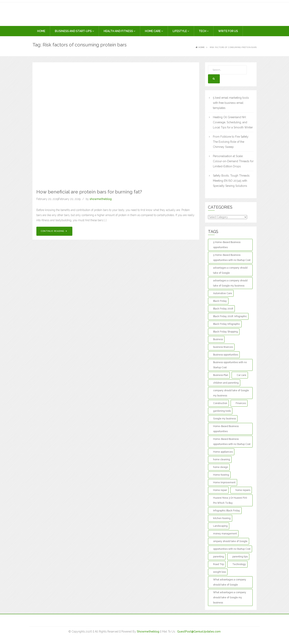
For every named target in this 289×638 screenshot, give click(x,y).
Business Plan (220, 375)
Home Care (153, 31)
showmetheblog (101, 199)
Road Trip (218, 564)
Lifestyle (180, 31)
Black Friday (220, 301)
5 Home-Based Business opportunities (226, 245)
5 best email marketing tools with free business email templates (231, 103)
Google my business (224, 418)
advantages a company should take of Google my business (230, 283)
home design (220, 467)
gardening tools (222, 411)
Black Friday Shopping (225, 331)
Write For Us (228, 31)
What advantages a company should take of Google (229, 582)
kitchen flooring (222, 518)
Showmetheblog (148, 631)
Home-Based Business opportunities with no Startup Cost (231, 442)
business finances (223, 347)
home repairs (243, 490)
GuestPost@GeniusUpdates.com (199, 631)
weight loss (219, 572)
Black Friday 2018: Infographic (230, 316)
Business (218, 339)
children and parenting (226, 382)
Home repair (220, 490)
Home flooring (221, 474)
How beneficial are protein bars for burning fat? (89, 192)
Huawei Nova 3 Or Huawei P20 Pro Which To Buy (230, 500)
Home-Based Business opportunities (226, 429)
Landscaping (220, 526)
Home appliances (223, 451)
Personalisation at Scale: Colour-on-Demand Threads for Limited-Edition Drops (233, 161)
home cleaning (221, 459)
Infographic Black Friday (226, 510)
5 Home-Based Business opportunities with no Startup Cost (231, 257)
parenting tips (240, 556)
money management (225, 533)
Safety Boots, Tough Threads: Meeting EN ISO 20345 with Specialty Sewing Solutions (231, 180)
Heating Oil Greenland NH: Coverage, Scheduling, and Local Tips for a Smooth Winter (233, 122)
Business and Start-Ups (73, 31)
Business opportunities (225, 354)
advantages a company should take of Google (230, 270)
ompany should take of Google (230, 541)
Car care (241, 375)
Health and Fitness (118, 31)
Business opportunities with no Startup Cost (230, 365)
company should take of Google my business (231, 393)
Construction (220, 403)
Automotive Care (222, 293)
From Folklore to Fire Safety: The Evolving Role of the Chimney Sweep (231, 141)
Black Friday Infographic (226, 324)
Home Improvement (224, 482)
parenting (218, 556)
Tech (203, 31)
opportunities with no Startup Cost (231, 549)
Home (41, 31)
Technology (239, 564)
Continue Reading (53, 231)
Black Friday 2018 (223, 308)
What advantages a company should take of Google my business (229, 597)
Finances (241, 403)
